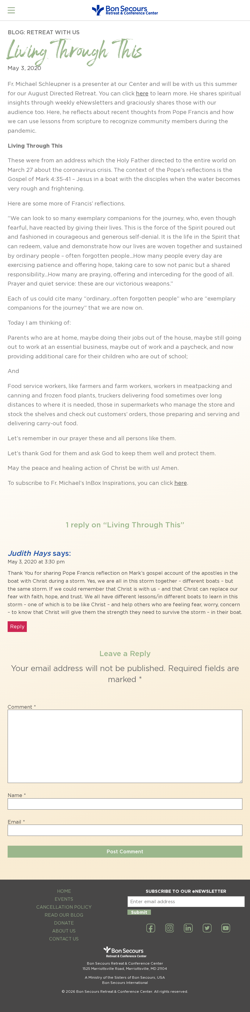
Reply (17, 627)
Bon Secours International (125, 983)
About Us (64, 930)
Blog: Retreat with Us (44, 32)
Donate (64, 922)
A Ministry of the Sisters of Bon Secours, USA (125, 977)
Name (17, 795)
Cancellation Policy (64, 907)
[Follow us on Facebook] (150, 928)
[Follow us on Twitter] (207, 928)
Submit (139, 912)
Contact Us (64, 938)
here (142, 93)
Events (64, 899)
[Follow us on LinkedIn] (188, 928)
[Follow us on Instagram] (169, 928)
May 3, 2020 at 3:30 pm (36, 562)
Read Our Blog (64, 915)
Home (64, 891)
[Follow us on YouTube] (225, 928)
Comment (22, 707)
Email (16, 822)
